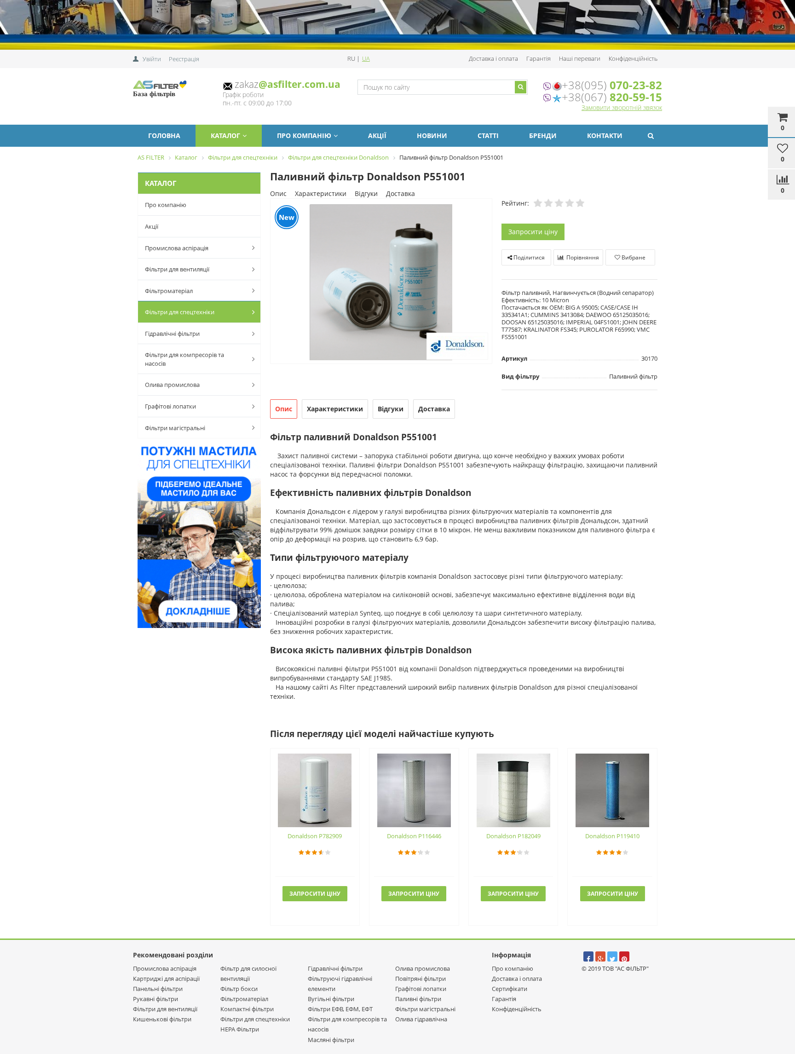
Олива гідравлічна (421, 1019)
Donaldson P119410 (612, 836)
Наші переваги (579, 58)
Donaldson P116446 (414, 836)
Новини (432, 135)
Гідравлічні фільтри (172, 333)
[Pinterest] (624, 956)
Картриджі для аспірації (166, 978)
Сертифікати (509, 989)
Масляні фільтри (331, 1040)
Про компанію (304, 135)
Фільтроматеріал (169, 291)
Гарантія (538, 58)
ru (352, 58)
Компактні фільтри (247, 1009)
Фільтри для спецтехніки (179, 312)
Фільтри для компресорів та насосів (184, 359)
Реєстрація (184, 59)
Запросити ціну (533, 231)
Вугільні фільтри (331, 999)
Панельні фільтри (158, 989)
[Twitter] (612, 956)
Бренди (543, 135)
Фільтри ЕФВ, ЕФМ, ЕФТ (340, 1009)
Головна (164, 135)
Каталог (225, 135)
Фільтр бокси (239, 989)
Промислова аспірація (176, 248)
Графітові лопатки (170, 406)
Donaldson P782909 (315, 836)
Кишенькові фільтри (162, 1019)
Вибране (632, 257)
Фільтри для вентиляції (177, 269)
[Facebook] (588, 956)
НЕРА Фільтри (239, 1029)
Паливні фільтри (418, 999)
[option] (381, 281)
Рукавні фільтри (155, 999)
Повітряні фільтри (420, 978)
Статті (488, 135)
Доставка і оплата (493, 58)
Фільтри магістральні (175, 428)
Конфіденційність (633, 58)
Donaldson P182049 (513, 836)
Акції (377, 135)
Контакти (604, 135)
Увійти (152, 59)
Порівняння (582, 257)
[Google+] (600, 956)
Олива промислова (172, 384)
